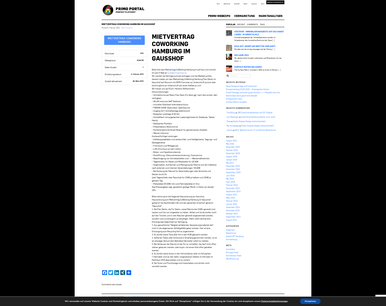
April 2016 (230, 181)
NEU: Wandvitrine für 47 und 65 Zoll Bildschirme (255, 130)
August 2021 (231, 140)
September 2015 (233, 191)
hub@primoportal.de (177, 72)
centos (229, 130)
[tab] (230, 24)
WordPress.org (232, 258)
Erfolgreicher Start (234, 98)
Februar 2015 (232, 201)
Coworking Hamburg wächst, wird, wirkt (258, 117)
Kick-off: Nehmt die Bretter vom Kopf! (254, 46)
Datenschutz (227, 4)
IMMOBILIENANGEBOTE (275, 2)
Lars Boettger (233, 117)
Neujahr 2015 (241, 55)
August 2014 (231, 220)
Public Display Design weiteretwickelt (249, 121)
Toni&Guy (231, 112)
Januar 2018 (231, 159)
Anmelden (230, 249)
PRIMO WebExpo (219, 16)
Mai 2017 (230, 162)
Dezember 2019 (233, 147)
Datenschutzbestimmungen (274, 301)
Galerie (245, 4)
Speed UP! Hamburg (235, 236)
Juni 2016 (230, 175)
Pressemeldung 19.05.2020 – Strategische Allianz (247, 89)
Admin (262, 4)
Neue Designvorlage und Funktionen (241, 86)
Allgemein (230, 230)
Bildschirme (231, 233)
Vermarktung (244, 16)
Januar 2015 (231, 204)
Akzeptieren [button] (310, 301)
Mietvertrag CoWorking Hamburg (124, 40)
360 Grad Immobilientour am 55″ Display (255, 112)
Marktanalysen (270, 16)
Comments (252, 24)
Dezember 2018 (233, 153)
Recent (241, 24)
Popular (230, 24)
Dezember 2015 (233, 188)
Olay (229, 121)
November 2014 (233, 210)
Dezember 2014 (233, 207)
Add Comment (126, 27)
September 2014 (233, 216)
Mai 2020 (230, 143)
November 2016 (233, 169)
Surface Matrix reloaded (248, 67)
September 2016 (233, 172)
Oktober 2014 (232, 213)
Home (218, 4)
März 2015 (230, 197)
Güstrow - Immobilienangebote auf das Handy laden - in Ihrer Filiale (259, 33)
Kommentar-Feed (233, 255)
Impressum (254, 4)
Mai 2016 (230, 178)
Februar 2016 (232, 185)
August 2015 (231, 194)
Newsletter (237, 4)
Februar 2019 (232, 150)
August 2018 (231, 156)
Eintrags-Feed (232, 252)
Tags (262, 24)
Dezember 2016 (233, 166)
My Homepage (233, 125)
